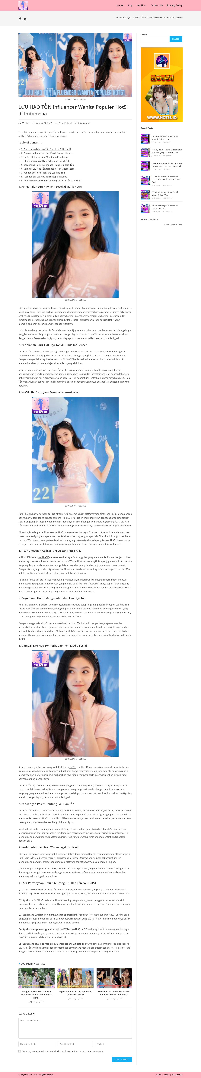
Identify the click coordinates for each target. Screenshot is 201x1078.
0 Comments (84, 123)
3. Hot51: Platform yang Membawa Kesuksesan (45, 157)
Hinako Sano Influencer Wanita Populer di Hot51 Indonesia (114, 993)
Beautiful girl (65, 123)
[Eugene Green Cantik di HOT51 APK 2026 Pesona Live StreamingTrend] (145, 166)
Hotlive (166, 1074)
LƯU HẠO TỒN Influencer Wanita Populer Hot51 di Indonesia (158, 17)
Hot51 (39, 311)
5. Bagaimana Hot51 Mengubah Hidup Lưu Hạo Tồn (47, 164)
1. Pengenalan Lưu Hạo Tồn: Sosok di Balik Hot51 (46, 149)
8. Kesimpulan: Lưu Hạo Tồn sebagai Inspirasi (44, 176)
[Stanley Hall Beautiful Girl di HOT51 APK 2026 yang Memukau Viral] (145, 152)
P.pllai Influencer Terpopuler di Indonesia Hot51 (75, 993)
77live (73, 359)
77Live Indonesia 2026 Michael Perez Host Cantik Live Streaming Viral (166, 179)
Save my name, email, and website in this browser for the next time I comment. (63, 1051)
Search (144, 34)
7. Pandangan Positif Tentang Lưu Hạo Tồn (43, 172)
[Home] (117, 17)
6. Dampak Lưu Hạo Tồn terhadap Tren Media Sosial (48, 168)
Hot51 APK (43, 557)
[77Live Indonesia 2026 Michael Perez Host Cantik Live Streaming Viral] (145, 180)
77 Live (25, 123)
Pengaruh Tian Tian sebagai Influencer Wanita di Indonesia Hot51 (36, 994)
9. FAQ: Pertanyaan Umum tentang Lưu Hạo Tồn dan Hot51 (51, 180)
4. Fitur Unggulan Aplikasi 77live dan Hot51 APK (45, 160)
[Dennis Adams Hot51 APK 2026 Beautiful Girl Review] (145, 139)
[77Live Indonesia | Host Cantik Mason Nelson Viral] (145, 194)
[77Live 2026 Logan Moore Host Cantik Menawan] (145, 208)
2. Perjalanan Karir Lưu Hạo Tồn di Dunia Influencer (47, 153)
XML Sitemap (177, 1074)
